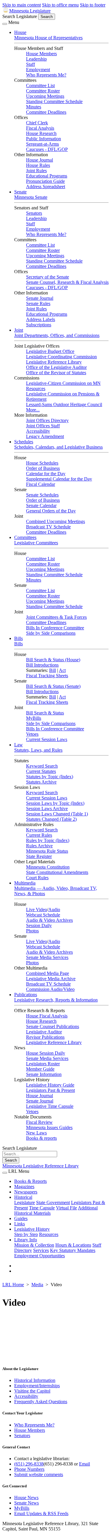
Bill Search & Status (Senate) (53, 686)
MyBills (33, 718)
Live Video (36, 909)
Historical (23, 1197)
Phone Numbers (29, 1469)
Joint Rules (36, 170)
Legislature (24, 1202)
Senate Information (44, 1074)
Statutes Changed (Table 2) (51, 819)
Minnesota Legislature (30, 10)
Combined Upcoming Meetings (55, 521)
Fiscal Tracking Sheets (47, 675)
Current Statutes (41, 771)
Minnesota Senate (30, 197)
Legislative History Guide (50, 1084)
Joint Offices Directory (47, 420)
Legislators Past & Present (50, 1090)
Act (62, 670)
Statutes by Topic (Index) (49, 776)
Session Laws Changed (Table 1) (57, 813)
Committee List (40, 85)
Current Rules (39, 835)
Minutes (33, 106)
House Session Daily (45, 1053)
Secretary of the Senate (47, 276)
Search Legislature (19, 16)
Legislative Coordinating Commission (61, 356)
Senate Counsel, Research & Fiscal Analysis (67, 282)
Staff (30, 64)
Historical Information (34, 1380)
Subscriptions (38, 324)
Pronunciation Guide (45, 181)
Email (84, 1463)
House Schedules (42, 462)
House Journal (39, 159)
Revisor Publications (45, 1037)
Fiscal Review (39, 1122)
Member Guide (40, 1068)
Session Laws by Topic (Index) (55, 803)
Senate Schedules (42, 494)
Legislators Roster (43, 1063)
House (20, 32)
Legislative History (32, 1229)
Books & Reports (30, 1181)
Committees (25, 537)
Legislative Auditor (44, 1031)
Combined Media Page (47, 973)
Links (19, 1223)
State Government (53, 1202)
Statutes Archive (41, 781)
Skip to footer (92, 4)
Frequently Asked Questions (40, 1401)
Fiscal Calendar (40, 484)
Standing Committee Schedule (54, 101)
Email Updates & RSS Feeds (41, 1513)
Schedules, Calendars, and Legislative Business (58, 447)
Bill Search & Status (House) (53, 659)
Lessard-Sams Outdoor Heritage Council (64, 404)
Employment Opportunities (39, 1255)
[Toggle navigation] (4, 24)
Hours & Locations (73, 1245)
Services (41, 1250)
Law (18, 744)
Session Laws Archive (47, 808)
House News (26, 1497)
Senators (34, 213)
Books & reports (41, 1138)
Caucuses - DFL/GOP (47, 149)
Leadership (36, 58)
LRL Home (13, 1284)
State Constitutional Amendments (57, 872)
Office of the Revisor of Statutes (56, 372)
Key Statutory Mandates (72, 1250)
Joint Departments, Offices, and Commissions (56, 335)
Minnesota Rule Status (47, 851)
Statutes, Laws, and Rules (38, 750)
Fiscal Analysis (40, 128)
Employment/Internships (37, 1385)
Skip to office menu (60, 4)
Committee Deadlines (46, 112)
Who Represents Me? (46, 74)
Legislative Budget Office (50, 351)
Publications (25, 994)
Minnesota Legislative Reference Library (40, 1165)
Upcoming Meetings (45, 96)
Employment (38, 69)
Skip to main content (21, 4)
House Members (41, 53)
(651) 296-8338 (29, 1463)
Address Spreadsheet (45, 186)
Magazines (24, 1186)
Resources (48, 1234)
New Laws (36, 1132)
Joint (18, 330)
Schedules (23, 441)
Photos (32, 930)
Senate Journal (39, 298)
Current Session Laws (46, 739)
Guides (21, 1218)
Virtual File (66, 1207)
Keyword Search (42, 765)
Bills (18, 638)
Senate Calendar (41, 505)
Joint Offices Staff (43, 425)
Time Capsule (42, 1207)
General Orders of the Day (51, 510)
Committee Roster (43, 90)
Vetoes (32, 734)
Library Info (25, 1239)
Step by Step (26, 1234)
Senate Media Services (47, 957)
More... (33, 409)
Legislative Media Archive (50, 978)
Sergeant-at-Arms (42, 143)
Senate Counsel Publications (52, 1026)
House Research (41, 133)
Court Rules (37, 877)
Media (37, 1284)
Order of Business (43, 468)
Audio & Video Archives (49, 920)
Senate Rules (38, 303)
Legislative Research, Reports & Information (56, 999)
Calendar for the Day (45, 473)
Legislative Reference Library (54, 361)
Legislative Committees (36, 542)
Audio (54, 909)
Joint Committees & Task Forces (56, 617)
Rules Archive (39, 845)
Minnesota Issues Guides (49, 1127)
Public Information (43, 138)
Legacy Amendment (45, 436)
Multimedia (25, 882)
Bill (52, 670)
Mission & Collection (34, 1245)
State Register (39, 856)
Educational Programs (46, 175)
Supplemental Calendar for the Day (59, 478)
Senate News (26, 1502)
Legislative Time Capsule (49, 1106)
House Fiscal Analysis (46, 1015)
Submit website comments (38, 1474)
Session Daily (39, 925)
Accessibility (38, 431)
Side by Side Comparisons (50, 633)
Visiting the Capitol (32, 1390)
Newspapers (25, 1191)
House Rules (38, 165)
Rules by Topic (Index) (47, 840)
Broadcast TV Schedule (48, 526)
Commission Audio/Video (50, 989)
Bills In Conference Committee (55, 627)
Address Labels (40, 319)
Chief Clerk (37, 122)
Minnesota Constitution (48, 866)
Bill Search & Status (45, 712)
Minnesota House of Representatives (48, 37)
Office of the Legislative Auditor (56, 367)
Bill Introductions (42, 664)
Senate (20, 191)
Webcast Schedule (43, 914)
